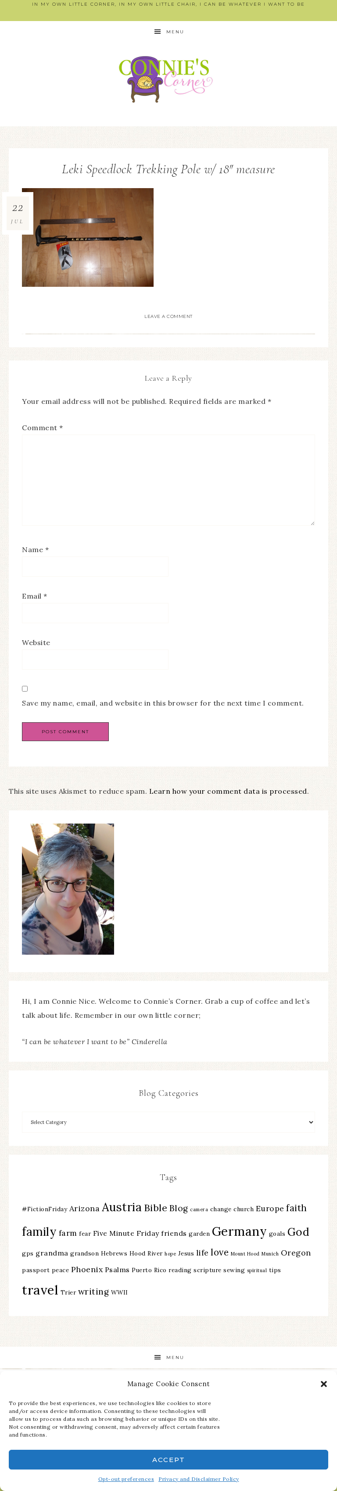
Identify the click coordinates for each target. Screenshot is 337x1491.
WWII (119, 1292)
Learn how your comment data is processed (228, 791)
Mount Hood (245, 1254)
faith (296, 1208)
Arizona (84, 1208)
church (243, 1209)
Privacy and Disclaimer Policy (198, 1479)
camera (199, 1209)
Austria (122, 1207)
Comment (42, 427)
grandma (52, 1252)
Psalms (117, 1269)
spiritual (257, 1270)
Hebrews (114, 1253)
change (221, 1209)
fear (85, 1234)
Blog (178, 1208)
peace (60, 1270)
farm (68, 1233)
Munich (270, 1254)
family (39, 1231)
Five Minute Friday (126, 1233)
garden (199, 1234)
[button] (323, 1384)
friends (174, 1233)
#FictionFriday (44, 1209)
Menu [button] (175, 32)
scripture (208, 1270)
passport (36, 1270)
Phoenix (87, 1269)
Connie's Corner (168, 79)
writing (93, 1291)
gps (28, 1253)
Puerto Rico (149, 1270)
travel (40, 1289)
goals (277, 1234)
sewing (234, 1270)
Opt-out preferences (126, 1479)
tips (275, 1270)
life (202, 1253)
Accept (168, 1459)
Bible (156, 1208)
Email (34, 596)
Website (36, 642)
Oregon (296, 1253)
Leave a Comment (168, 316)
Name (35, 549)
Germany (239, 1231)
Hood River (146, 1253)
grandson (84, 1253)
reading (180, 1270)
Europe (270, 1208)
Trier (68, 1292)
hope (170, 1254)
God (298, 1232)
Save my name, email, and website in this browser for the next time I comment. (163, 703)
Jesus (186, 1253)
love (220, 1252)
